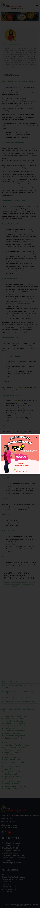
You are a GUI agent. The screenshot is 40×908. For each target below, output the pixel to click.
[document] (20, 454)
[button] (36, 437)
